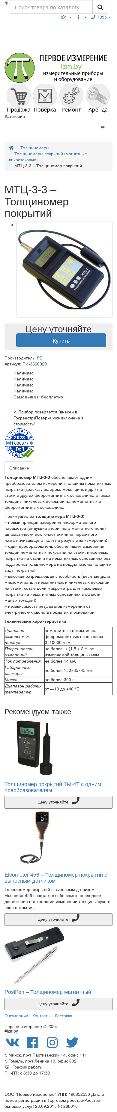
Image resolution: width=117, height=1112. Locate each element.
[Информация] (81, 17)
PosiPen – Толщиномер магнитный (47, 991)
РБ (39, 358)
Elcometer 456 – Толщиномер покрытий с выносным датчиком (55, 877)
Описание (19, 468)
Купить (61, 340)
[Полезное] (66, 17)
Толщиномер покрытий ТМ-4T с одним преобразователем (52, 787)
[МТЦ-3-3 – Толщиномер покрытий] (64, 270)
